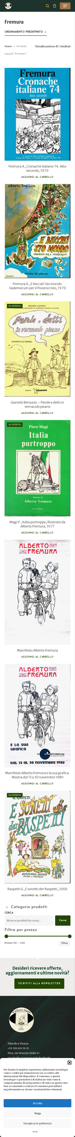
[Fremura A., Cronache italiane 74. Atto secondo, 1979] (38, 114)
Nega (37, 1113)
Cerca (9, 913)
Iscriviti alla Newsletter (39, 984)
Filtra (65, 943)
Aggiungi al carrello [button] (37, 177)
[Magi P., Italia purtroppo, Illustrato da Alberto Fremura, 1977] (38, 468)
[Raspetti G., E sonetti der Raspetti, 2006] (38, 837)
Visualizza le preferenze (37, 1123)
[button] (69, 1062)
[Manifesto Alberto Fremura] (38, 592)
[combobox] (26, 32)
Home (8, 46)
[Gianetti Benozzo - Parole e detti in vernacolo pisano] (38, 349)
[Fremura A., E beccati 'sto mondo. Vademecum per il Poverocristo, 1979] (38, 231)
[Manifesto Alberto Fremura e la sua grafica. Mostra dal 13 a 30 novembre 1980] (38, 715)
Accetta (37, 1103)
